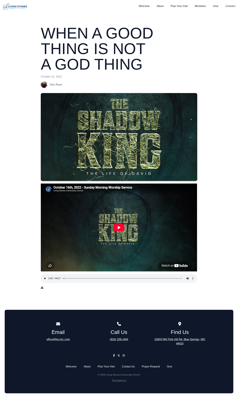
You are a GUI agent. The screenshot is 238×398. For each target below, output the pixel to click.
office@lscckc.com (58, 339)
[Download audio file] (42, 287)
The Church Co (119, 380)
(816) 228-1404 (119, 339)
